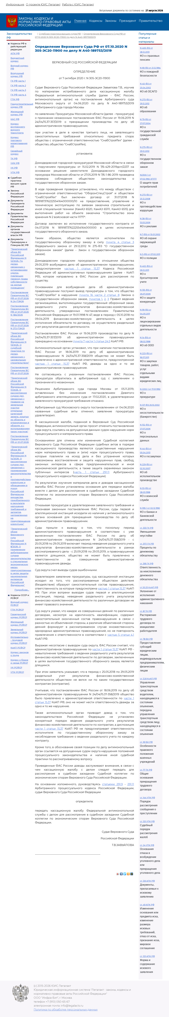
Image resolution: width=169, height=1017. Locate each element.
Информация (15, 4)
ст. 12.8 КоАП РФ (148, 678)
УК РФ (14, 167)
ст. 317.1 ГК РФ (147, 544)
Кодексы (95, 21)
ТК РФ (14, 158)
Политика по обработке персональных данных (66, 1009)
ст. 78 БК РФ (146, 639)
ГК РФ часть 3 (18, 90)
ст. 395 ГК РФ (146, 563)
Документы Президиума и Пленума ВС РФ (20, 242)
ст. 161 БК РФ (146, 742)
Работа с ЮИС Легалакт (78, 4)
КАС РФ (15, 119)
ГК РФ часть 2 (18, 85)
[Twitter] (125, 873)
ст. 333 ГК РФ (146, 528)
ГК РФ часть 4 (18, 94)
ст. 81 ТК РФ (146, 611)
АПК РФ (15, 53)
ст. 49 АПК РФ (147, 904)
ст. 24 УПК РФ (147, 845)
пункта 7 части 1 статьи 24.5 (91, 341)
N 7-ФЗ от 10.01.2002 (150, 234)
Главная (80, 21)
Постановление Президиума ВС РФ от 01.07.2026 (20, 370)
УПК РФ (15, 172)
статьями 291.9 (112, 784)
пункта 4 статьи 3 (120, 242)
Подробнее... (22, 589)
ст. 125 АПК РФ (147, 956)
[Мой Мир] (132, 873)
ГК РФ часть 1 (18, 80)
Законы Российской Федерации (17, 193)
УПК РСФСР (17, 672)
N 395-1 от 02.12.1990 (150, 508)
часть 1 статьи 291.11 (92, 472)
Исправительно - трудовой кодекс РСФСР (19, 640)
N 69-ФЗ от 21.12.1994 (150, 68)
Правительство (150, 21)
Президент (127, 21)
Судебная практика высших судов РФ (60, 33)
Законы (110, 21)
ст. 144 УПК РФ (147, 797)
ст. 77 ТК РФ (146, 770)
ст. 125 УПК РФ (147, 821)
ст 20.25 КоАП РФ (149, 587)
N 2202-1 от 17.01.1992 (150, 389)
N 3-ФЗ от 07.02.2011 (150, 254)
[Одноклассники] (128, 873)
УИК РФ (15, 163)
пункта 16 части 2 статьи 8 (99, 295)
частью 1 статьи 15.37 (82, 268)
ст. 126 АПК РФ (147, 881)
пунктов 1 (95, 299)
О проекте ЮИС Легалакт (43, 4)
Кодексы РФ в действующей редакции (18, 46)
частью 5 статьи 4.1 (120, 634)
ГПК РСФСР (17, 609)
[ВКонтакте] (121, 873)
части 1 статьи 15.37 (105, 649)
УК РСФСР (16, 667)
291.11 (130, 784)
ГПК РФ (15, 99)
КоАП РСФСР (18, 647)
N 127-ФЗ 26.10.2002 (150, 405)
